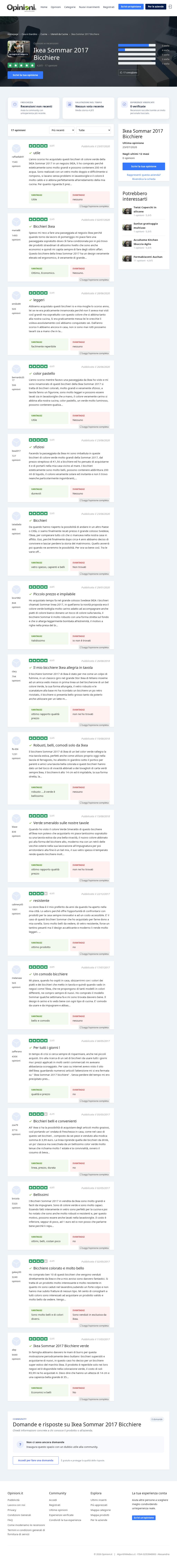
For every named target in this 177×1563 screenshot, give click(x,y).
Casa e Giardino (29, 34)
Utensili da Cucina (59, 34)
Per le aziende (156, 6)
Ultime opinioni (58, 1510)
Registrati (108, 7)
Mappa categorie (101, 1510)
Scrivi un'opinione (131, 6)
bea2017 (16, 450)
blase (14, 826)
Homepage (13, 34)
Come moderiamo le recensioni (26, 1525)
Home (44, 7)
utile (36, 153)
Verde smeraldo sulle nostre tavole (61, 823)
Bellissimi (41, 1194)
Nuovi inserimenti (89, 7)
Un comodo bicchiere (50, 974)
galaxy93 (16, 1272)
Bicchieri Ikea (44, 226)
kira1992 (16, 597)
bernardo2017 (18, 379)
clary (14, 671)
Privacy (12, 1510)
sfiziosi (38, 447)
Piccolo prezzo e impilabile (54, 594)
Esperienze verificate (61, 1515)
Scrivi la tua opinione (25, 75)
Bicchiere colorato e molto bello (58, 1268)
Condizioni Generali (19, 1515)
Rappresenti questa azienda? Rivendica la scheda (144, 177)
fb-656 (15, 749)
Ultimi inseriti (99, 1500)
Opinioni (56, 7)
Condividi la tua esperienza (65, 1520)
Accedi (170, 7)
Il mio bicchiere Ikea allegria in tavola (63, 667)
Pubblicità (13, 1500)
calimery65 (17, 904)
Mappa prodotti (100, 1515)
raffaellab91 (18, 156)
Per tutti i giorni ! (46, 1047)
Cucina (44, 34)
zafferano (17, 1051)
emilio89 (16, 303)
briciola (15, 1198)
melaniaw (17, 977)
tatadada (16, 524)
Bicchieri (40, 520)
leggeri (38, 300)
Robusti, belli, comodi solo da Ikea (60, 745)
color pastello (44, 373)
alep (14, 1349)
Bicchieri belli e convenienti (55, 1121)
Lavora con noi (16, 1505)
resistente (41, 900)
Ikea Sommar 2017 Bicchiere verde (61, 1345)
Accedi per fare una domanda (35, 1460)
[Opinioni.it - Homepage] (21, 8)
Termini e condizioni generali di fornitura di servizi (26, 1532)
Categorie (70, 7)
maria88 (16, 230)
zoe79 (15, 1125)
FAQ (10, 1520)
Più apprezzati (99, 1505)
